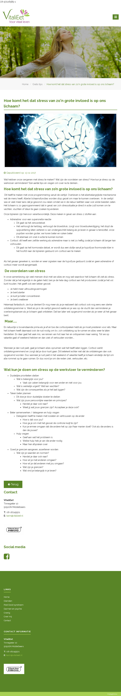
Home (25, 84)
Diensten (8, 601)
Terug (14, 484)
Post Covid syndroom (13, 605)
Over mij (8, 616)
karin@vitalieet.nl (14, 516)
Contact (7, 620)
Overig (7, 613)
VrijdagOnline (112, 694)
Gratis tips (37, 84)
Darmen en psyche (13, 609)
